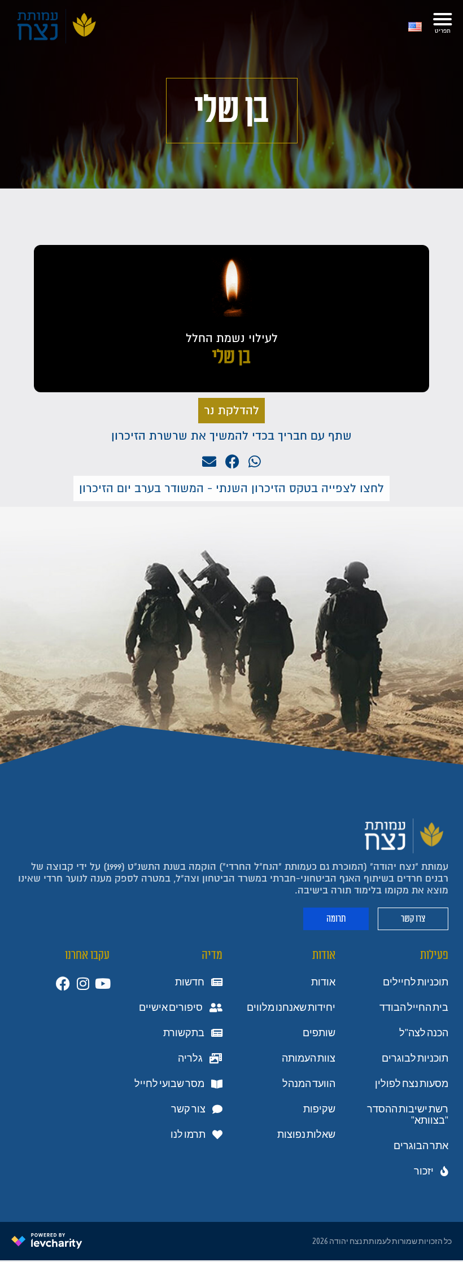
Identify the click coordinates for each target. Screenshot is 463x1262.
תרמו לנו (188, 1134)
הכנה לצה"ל (423, 1032)
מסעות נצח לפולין (411, 1083)
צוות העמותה (308, 1058)
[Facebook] (63, 983)
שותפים (319, 1032)
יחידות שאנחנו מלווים (291, 1007)
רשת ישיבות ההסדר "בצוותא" (407, 1114)
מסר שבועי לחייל (169, 1083)
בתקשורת (183, 1032)
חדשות (189, 982)
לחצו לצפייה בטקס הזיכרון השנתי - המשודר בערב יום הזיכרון (231, 488)
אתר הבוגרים (421, 1145)
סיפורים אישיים (171, 1007)
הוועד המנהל (308, 1083)
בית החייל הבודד (413, 1007)
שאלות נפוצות (306, 1134)
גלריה (190, 1058)
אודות (323, 982)
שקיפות (319, 1109)
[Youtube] (102, 983)
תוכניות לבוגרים (415, 1058)
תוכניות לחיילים (415, 982)
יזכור (424, 1171)
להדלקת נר (231, 411)
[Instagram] (83, 983)
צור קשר (188, 1109)
